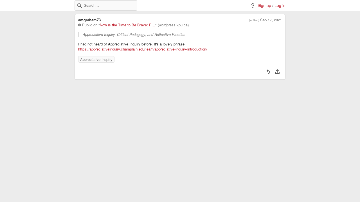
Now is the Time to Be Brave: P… (127, 24)
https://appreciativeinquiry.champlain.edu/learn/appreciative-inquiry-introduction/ (142, 49)
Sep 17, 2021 (271, 19)
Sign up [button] (264, 5)
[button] (80, 6)
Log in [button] (279, 5)
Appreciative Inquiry (96, 59)
